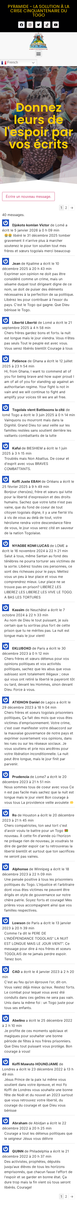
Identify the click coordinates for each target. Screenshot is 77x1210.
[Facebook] (21, 24)
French (12, 62)
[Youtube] (55, 24)
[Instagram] (30, 24)
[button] (38, 53)
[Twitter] (38, 24)
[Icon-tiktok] (47, 24)
